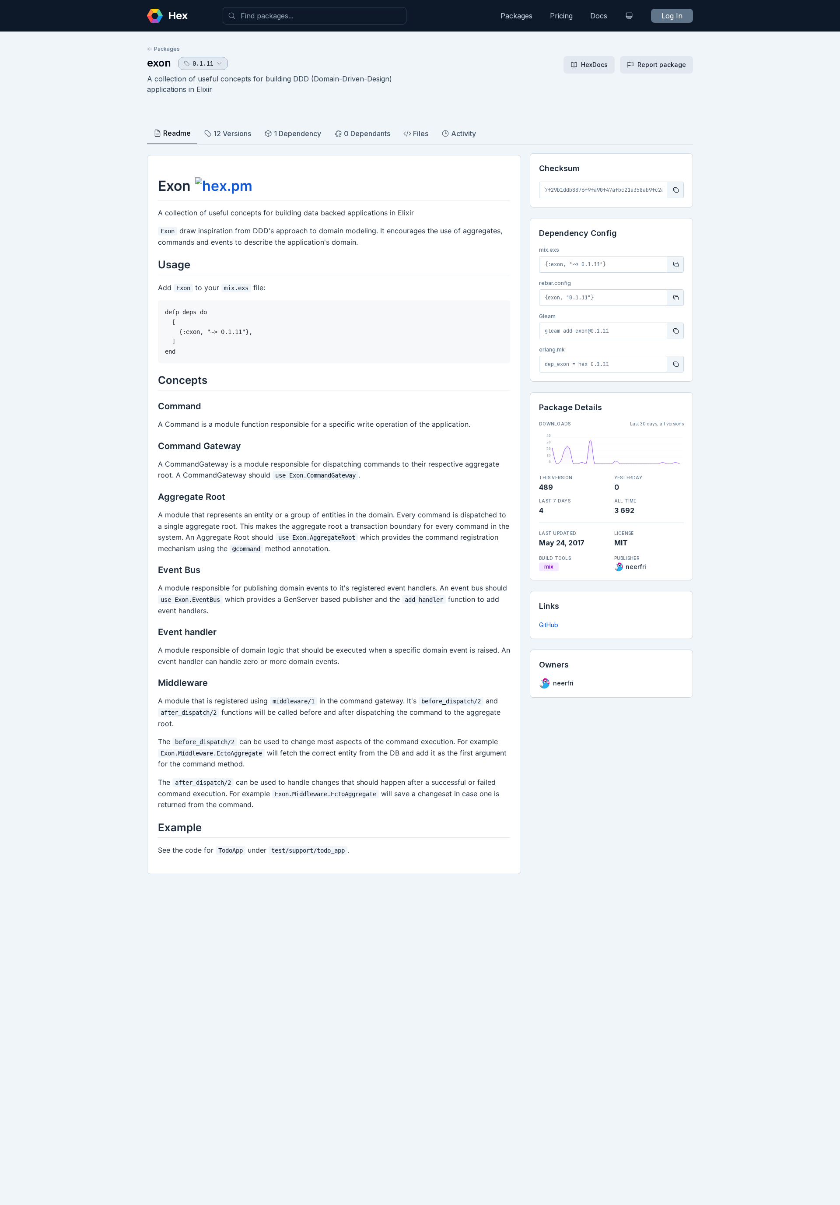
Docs (598, 15)
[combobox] (314, 16)
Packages (516, 15)
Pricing (561, 15)
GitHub (548, 625)
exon (159, 62)
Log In (672, 15)
